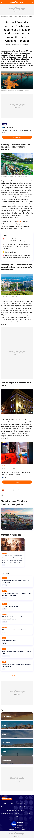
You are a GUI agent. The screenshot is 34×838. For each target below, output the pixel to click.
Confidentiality (11, 810)
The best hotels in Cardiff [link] (10, 606)
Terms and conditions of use (22, 807)
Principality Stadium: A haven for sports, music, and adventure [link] (15, 618)
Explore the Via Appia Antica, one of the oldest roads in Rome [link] (16, 665)
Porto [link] (4, 725)
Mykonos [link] (6, 743)
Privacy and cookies (22, 803)
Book (17, 482)
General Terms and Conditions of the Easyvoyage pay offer (17, 815)
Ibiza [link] (4, 734)
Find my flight (17, 137)
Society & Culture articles (20, 16)
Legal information (9, 803)
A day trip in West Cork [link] (9, 640)
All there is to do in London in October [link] (14, 630)
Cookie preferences (7, 807)
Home (2, 16)
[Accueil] (17, 2)
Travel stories (8, 16)
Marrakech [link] (6, 716)
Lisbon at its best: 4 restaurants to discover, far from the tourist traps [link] (12, 557)
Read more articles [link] (17, 676)
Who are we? (21, 810)
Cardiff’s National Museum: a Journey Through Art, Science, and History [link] (16, 594)
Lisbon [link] (4, 524)
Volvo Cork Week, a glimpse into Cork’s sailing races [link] (16, 652)
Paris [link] (4, 751)
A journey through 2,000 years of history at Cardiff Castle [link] (15, 581)
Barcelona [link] (6, 760)
